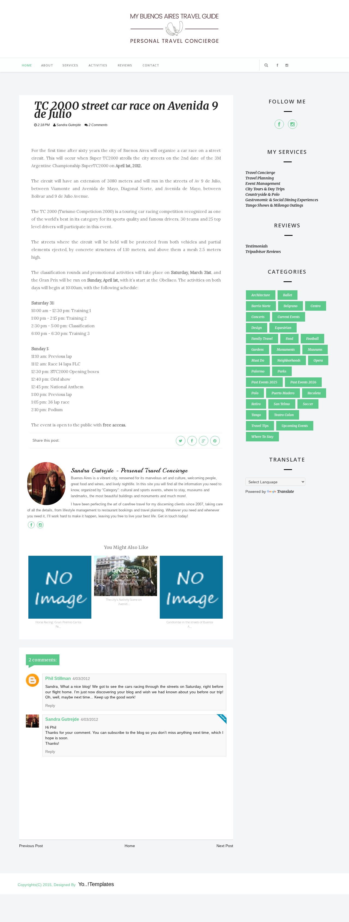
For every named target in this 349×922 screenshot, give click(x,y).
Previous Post (31, 846)
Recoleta (314, 393)
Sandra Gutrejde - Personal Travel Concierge (129, 471)
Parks (282, 371)
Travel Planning (259, 178)
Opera (318, 360)
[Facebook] (279, 124)
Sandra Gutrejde (62, 719)
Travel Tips (260, 426)
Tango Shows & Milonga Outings (274, 205)
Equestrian (283, 328)
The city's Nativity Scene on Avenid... (124, 601)
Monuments (286, 349)
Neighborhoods (288, 360)
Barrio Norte (260, 306)
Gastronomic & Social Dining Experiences (281, 199)
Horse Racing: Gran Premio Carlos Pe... (58, 624)
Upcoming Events (295, 426)
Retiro (256, 404)
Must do (257, 360)
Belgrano (290, 306)
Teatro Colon (284, 415)
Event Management (262, 183)
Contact (151, 65)
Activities (98, 65)
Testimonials (256, 246)
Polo (254, 393)
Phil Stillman (58, 678)
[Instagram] (292, 124)
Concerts (257, 317)
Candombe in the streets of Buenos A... (190, 624)
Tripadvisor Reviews (263, 251)
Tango (256, 415)
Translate (285, 491)
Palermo (257, 371)
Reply (50, 705)
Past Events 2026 (303, 382)
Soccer (308, 404)
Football (312, 339)
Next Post (224, 846)
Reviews (125, 65)
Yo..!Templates (96, 884)
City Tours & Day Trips (265, 189)
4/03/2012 (81, 678)
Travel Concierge (260, 172)
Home (27, 65)
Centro (316, 306)
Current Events (289, 317)
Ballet (287, 295)
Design (256, 328)
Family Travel (262, 339)
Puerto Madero (283, 393)
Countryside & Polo (262, 194)
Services (70, 65)
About (47, 65)
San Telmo (282, 404)
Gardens (257, 349)
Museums (315, 349)
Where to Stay (262, 437)
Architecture (260, 295)
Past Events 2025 (264, 382)
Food (289, 339)
